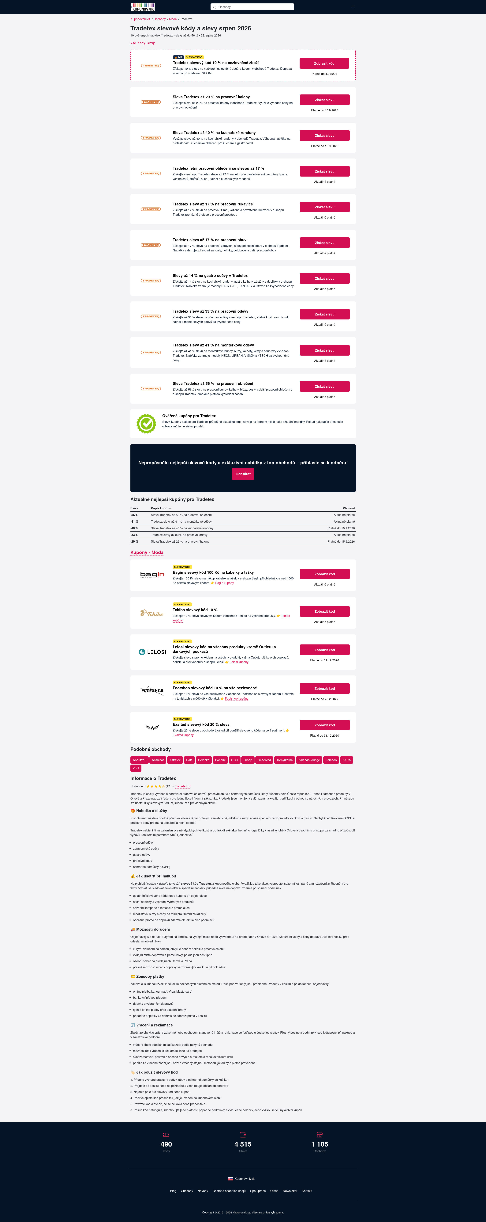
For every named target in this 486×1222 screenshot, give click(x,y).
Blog (173, 1191)
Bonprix (220, 760)
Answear (158, 760)
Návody (203, 1191)
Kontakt (307, 1191)
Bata (189, 760)
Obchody (160, 19)
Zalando (331, 760)
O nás (274, 1191)
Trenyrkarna (285, 760)
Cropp (248, 760)
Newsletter (290, 1191)
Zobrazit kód (324, 63)
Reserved (264, 760)
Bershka (203, 760)
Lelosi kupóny (239, 662)
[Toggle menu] (353, 7)
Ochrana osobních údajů (229, 1191)
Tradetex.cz (183, 786)
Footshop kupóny (236, 698)
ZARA (346, 760)
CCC (234, 760)
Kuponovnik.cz (140, 19)
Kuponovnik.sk (245, 1178)
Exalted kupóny (183, 735)
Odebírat (243, 473)
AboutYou (139, 760)
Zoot (136, 768)
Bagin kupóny (224, 583)
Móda (173, 19)
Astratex (175, 760)
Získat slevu (325, 99)
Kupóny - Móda (146, 552)
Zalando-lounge (309, 760)
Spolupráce (258, 1191)
